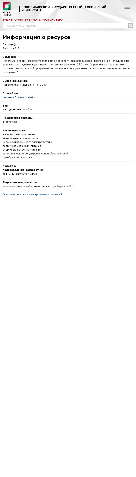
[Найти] (130, 25)
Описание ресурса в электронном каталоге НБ (32, 194)
